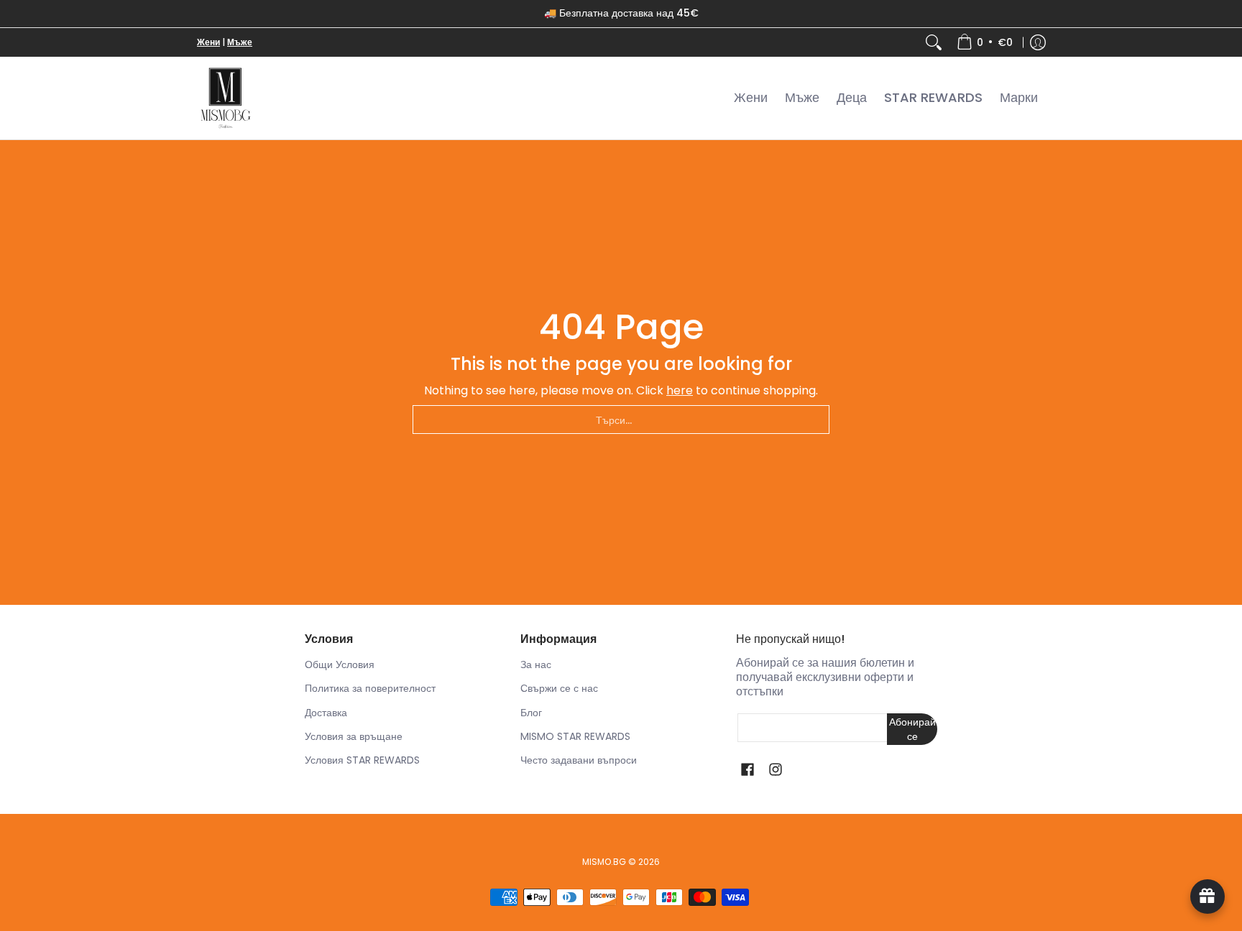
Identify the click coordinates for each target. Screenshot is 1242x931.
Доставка (326, 712)
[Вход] (1038, 42)
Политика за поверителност (370, 688)
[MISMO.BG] (225, 98)
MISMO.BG (604, 862)
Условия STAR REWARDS (362, 760)
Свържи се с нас (559, 688)
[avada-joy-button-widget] (1207, 896)
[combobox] (621, 419)
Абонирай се (912, 729)
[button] (747, 769)
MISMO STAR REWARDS (575, 736)
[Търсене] (933, 42)
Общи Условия (339, 664)
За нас (535, 664)
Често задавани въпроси (578, 760)
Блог (531, 712)
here (679, 390)
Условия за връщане (353, 736)
